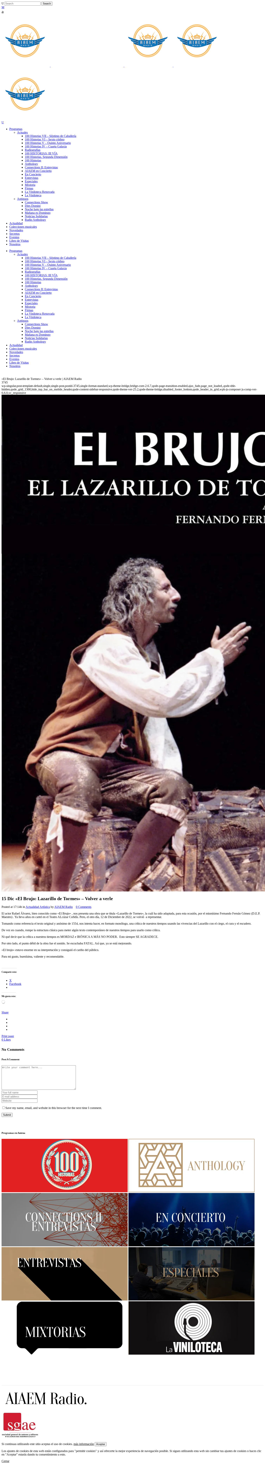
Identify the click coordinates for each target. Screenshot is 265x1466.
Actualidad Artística (38, 907)
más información (84, 1444)
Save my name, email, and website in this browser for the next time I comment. (53, 1108)
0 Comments (83, 907)
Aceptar (100, 1444)
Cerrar (5, 1461)
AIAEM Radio (63, 907)
